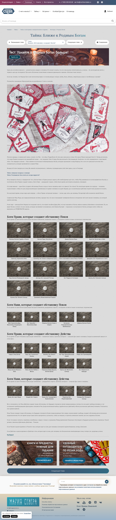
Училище (28, 2)
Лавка (18, 2)
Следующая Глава (58, 471)
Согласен (6, 516)
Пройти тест (14, 57)
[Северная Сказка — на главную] (8, 11)
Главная (9, 29)
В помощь (70, 11)
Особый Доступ (58, 11)
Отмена (14, 516)
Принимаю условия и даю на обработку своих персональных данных (83, 487)
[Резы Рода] (32, 465)
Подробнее (27, 513)
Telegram (11, 511)
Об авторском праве (48, 510)
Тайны (16, 29)
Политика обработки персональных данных (55, 504)
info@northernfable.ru (83, 2)
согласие (90, 485)
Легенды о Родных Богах (57, 29)
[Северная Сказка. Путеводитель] (100, 502)
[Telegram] (90, 502)
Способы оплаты (47, 502)
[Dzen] (95, 502)
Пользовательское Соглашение (51, 507)
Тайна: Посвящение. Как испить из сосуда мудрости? (23, 175)
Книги (38, 2)
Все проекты (49, 2)
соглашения (78, 485)
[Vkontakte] (78, 502)
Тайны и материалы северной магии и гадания (34, 29)
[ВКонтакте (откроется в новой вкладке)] (98, 2)
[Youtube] (84, 502)
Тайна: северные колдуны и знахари (18, 173)
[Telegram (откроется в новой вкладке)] (102, 2)
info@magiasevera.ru (13, 508)
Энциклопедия (7, 2)
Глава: (30, 41)
